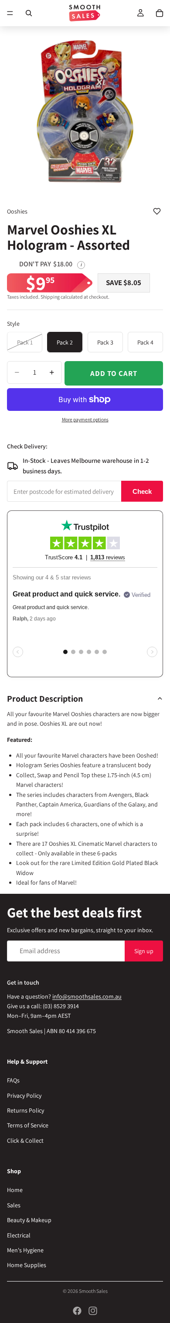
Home (15, 1190)
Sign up (143, 950)
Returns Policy (25, 1110)
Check (142, 491)
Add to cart (113, 373)
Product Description (45, 698)
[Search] (28, 13)
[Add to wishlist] (157, 211)
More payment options (85, 419)
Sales (13, 1205)
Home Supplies (26, 1265)
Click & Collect (25, 1140)
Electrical (19, 1235)
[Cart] (159, 13)
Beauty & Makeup (29, 1220)
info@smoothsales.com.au (87, 996)
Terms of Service (27, 1125)
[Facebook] (77, 1311)
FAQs (13, 1080)
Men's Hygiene (25, 1250)
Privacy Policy (24, 1095)
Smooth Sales (93, 1291)
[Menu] (10, 13)
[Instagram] (93, 1311)
